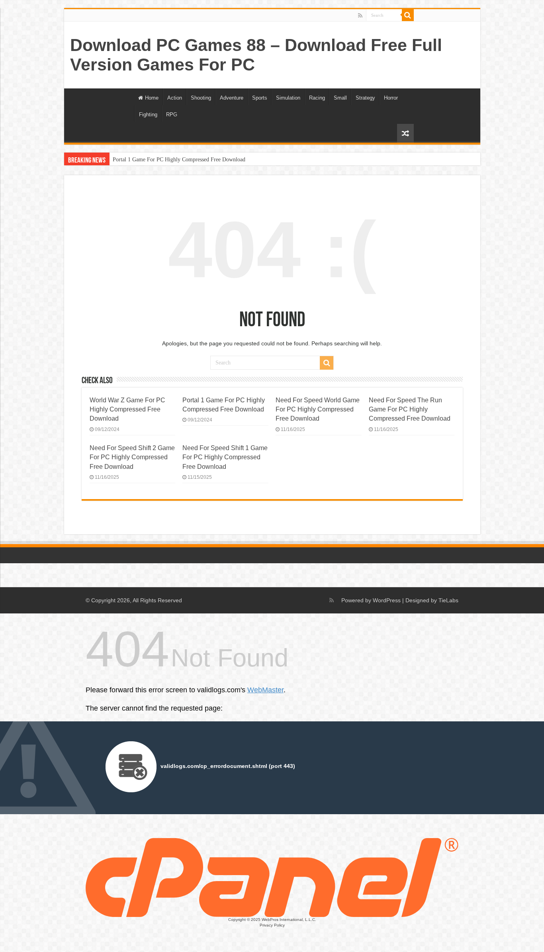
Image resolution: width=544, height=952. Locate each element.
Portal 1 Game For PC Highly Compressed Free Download (179, 160)
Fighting (148, 115)
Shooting (201, 98)
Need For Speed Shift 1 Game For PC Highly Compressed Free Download (225, 457)
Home (152, 98)
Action (174, 98)
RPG (171, 115)
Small (340, 98)
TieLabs (448, 600)
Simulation (288, 98)
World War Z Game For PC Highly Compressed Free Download (127, 409)
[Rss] (360, 15)
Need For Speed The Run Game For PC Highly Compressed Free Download (409, 409)
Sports (259, 98)
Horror (391, 98)
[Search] (408, 15)
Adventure (231, 98)
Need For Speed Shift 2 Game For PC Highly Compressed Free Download (132, 457)
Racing (317, 98)
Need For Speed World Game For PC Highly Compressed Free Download (318, 409)
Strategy (365, 98)
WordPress (387, 600)
